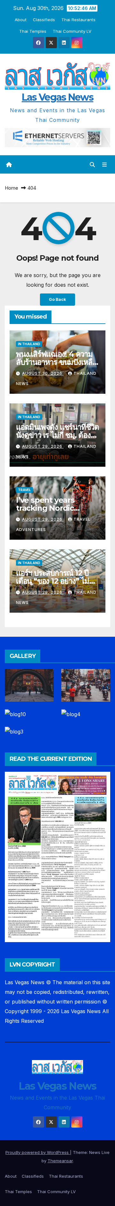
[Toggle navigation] (104, 164)
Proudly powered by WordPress (37, 1152)
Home (11, 188)
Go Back (57, 299)
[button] (92, 164)
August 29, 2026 (43, 446)
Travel (24, 490)
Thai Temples (32, 31)
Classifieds (44, 19)
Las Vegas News (57, 97)
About (21, 19)
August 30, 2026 (43, 373)
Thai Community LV (72, 31)
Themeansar (60, 1160)
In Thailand (29, 344)
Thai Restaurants (78, 19)
